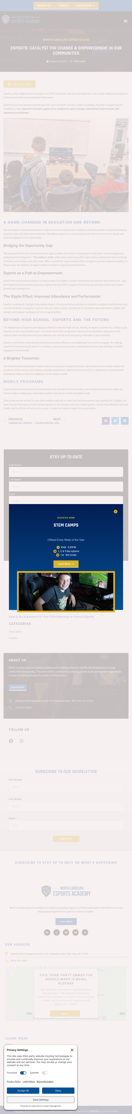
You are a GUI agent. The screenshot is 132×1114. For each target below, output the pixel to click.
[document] (66, 557)
